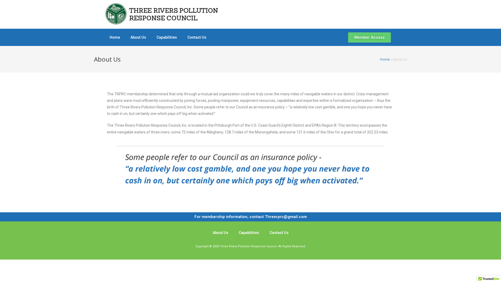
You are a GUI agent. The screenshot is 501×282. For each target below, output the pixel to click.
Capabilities (167, 37)
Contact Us (196, 37)
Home (115, 37)
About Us (138, 37)
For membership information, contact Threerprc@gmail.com (250, 216)
